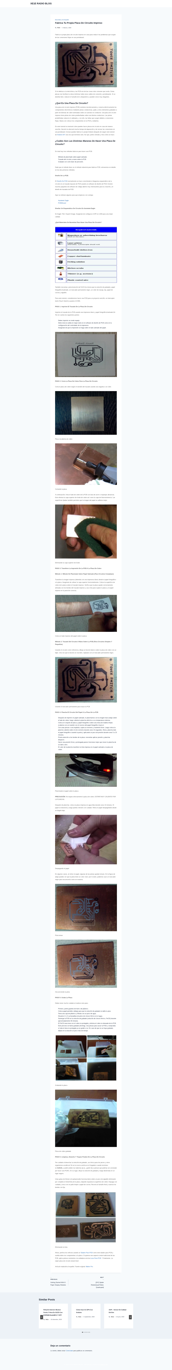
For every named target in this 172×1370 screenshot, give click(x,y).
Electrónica (58, 19)
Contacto (95, 3)
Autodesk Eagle (63, 200)
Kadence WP (103, 1364)
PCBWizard (62, 203)
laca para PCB (96, 1258)
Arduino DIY (61, 135)
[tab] (82, 1332)
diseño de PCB (62, 181)
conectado (69, 1351)
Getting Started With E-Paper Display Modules (58, 1282)
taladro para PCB (87, 1253)
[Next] (130, 1317)
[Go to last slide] (41, 1317)
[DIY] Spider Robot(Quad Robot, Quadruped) (97, 1282)
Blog (55, 3)
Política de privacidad (109, 3)
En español (65, 19)
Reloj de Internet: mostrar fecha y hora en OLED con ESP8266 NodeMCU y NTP (53, 1312)
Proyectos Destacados (80, 3)
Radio (138, 3)
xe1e (58, 27)
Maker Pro (89, 1266)
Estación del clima (126, 3)
